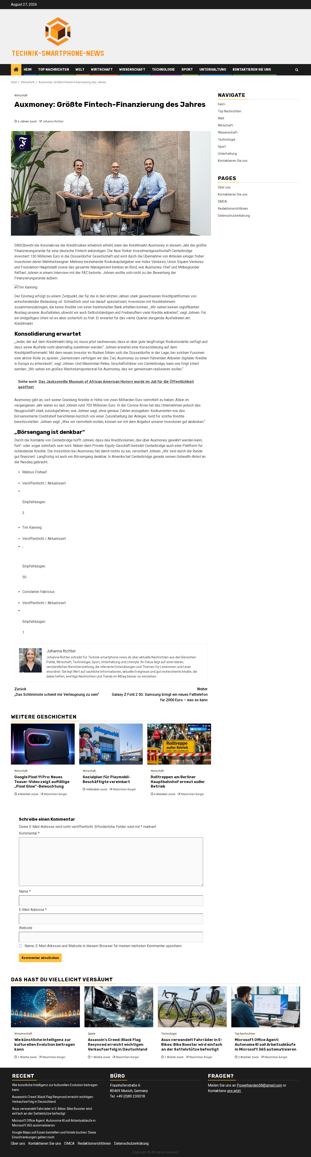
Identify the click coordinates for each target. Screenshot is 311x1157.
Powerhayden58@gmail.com (259, 1085)
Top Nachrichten (53, 70)
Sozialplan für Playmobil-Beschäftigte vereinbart (106, 779)
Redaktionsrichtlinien (233, 208)
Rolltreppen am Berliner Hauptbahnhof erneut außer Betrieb (178, 782)
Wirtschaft (102, 70)
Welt (80, 70)
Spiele (91, 1033)
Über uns (224, 187)
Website (25, 928)
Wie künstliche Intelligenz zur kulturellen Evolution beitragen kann (44, 1044)
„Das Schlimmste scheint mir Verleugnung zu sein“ (56, 692)
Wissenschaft (132, 70)
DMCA (222, 201)
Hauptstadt (48, 267)
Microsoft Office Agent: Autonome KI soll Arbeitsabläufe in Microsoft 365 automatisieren (265, 1044)
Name (25, 891)
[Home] (16, 70)
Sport (187, 70)
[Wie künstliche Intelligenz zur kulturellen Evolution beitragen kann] (45, 1006)
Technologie (163, 70)
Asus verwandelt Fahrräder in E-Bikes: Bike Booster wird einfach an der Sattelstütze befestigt (191, 1044)
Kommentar (29, 833)
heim (27, 70)
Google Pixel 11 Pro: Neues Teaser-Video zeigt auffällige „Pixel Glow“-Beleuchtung (41, 782)
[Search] (297, 69)
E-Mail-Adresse (33, 909)
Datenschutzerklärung (234, 215)
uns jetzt (234, 1091)
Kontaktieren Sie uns (252, 70)
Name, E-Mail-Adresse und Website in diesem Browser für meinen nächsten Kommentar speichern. (103, 946)
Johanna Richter (53, 121)
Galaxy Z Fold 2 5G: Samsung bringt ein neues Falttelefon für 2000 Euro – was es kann (160, 694)
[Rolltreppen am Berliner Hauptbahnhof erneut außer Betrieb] (179, 744)
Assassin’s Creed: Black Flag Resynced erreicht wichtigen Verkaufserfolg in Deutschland (117, 1044)
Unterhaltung (212, 70)
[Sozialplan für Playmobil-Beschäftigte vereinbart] (111, 744)
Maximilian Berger (55, 794)
